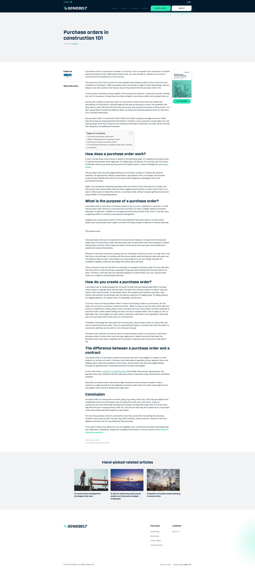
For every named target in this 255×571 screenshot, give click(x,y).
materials (137, 206)
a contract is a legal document (114, 371)
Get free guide (182, 101)
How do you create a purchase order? (102, 142)
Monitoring (154, 536)
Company (144, 8)
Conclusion (92, 147)
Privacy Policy (178, 564)
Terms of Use (165, 564)
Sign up (181, 8)
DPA (189, 564)
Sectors (124, 8)
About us (175, 531)
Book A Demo (160, 8)
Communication (156, 545)
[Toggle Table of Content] (130, 133)
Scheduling (154, 531)
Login (188, 2)
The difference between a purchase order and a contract (110, 144)
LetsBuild (74, 44)
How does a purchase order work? (101, 136)
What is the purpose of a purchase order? (104, 139)
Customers (134, 8)
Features (114, 8)
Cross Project (155, 540)
